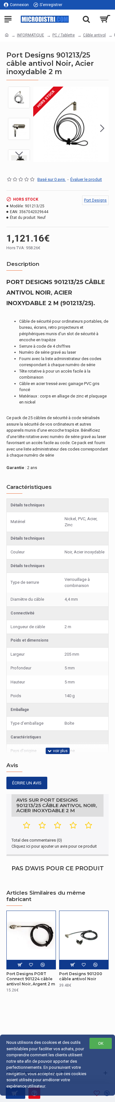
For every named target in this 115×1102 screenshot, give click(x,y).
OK (100, 1043)
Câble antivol (94, 35)
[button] (39, 128)
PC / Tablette (63, 35)
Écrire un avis (27, 783)
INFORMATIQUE (30, 35)
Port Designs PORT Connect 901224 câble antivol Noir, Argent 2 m (30, 978)
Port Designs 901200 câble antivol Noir (80, 976)
